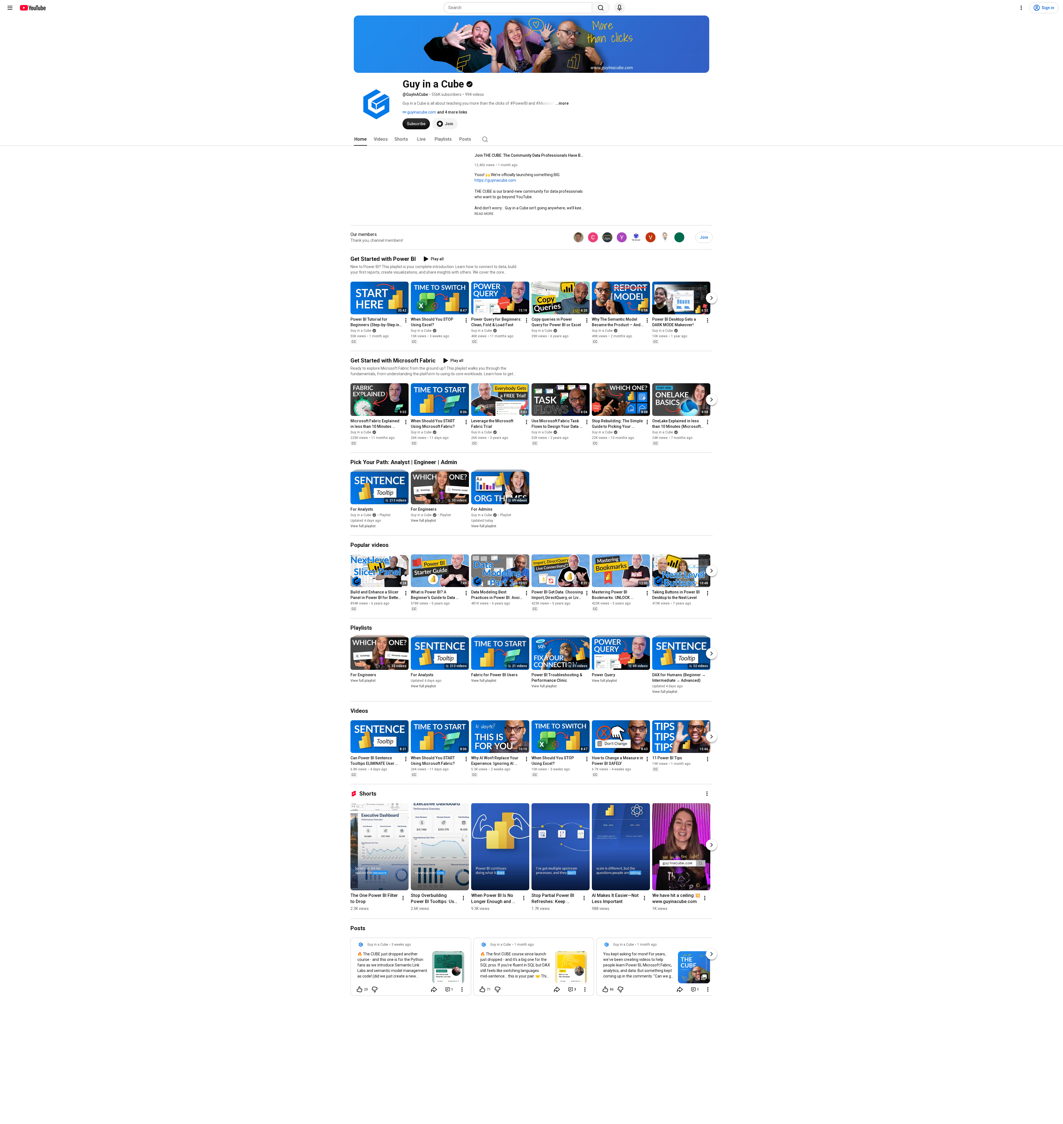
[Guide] (10, 7)
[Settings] (1021, 7)
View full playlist (363, 526)
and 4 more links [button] (452, 112)
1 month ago (524, 944)
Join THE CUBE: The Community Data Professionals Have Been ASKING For (529, 155)
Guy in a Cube (360, 331)
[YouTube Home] (33, 8)
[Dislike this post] (374, 989)
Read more (484, 214)
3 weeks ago (401, 944)
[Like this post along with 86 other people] (605, 989)
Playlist (385, 515)
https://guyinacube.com (495, 180)
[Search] (601, 7)
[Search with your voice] (619, 7)
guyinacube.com (421, 112)
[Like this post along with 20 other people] (359, 989)
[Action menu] (462, 989)
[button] (484, 213)
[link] (410, 968)
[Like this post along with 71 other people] (482, 989)
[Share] (434, 989)
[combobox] (519, 7)
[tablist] (531, 139)
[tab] (360, 139)
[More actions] (405, 320)
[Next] (711, 297)
